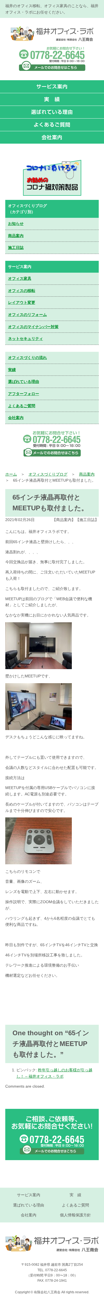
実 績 (75, 1195)
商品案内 (16, 236)
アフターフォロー (23, 393)
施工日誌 (16, 247)
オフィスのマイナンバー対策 (33, 326)
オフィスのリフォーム (27, 314)
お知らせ (16, 223)
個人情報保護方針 (75, 1215)
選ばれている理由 (23, 381)
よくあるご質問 (21, 406)
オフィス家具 (19, 278)
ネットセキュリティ (25, 338)
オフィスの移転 (21, 290)
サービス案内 (28, 1195)
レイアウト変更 (21, 302)
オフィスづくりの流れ (27, 357)
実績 (12, 370)
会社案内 (16, 417)
